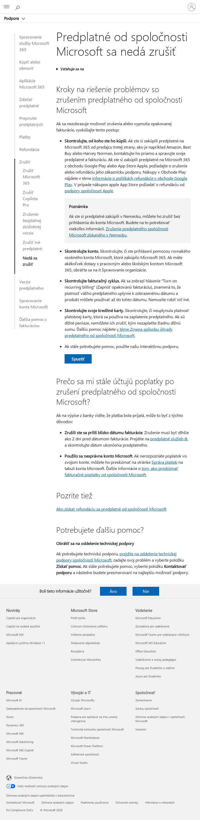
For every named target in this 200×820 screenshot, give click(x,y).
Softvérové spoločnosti (85, 754)
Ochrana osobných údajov (57, 802)
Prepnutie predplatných (31, 121)
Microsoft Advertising (19, 742)
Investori (140, 729)
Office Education (145, 651)
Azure (10, 717)
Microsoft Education (148, 618)
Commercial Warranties (86, 660)
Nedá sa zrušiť (30, 261)
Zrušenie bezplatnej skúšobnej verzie (32, 223)
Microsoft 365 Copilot (20, 750)
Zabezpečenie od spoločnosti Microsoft (30, 708)
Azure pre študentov (148, 676)
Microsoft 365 (15, 635)
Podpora (12, 18)
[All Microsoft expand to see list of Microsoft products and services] (6, 7)
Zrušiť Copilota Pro (30, 198)
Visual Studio (79, 763)
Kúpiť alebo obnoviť (29, 65)
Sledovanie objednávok (85, 643)
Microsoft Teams (16, 758)
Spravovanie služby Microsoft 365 (34, 43)
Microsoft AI (14, 700)
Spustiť (78, 358)
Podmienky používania (95, 802)
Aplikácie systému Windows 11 (25, 643)
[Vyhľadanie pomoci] (18, 7)
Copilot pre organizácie (21, 618)
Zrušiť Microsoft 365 (31, 177)
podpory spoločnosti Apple (89, 190)
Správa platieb (164, 462)
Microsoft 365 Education (150, 643)
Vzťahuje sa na (72, 68)
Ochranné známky (127, 802)
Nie (146, 591)
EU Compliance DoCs (19, 810)
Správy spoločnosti (147, 708)
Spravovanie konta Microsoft (33, 303)
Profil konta (78, 618)
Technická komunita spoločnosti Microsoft (97, 729)
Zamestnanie (143, 700)
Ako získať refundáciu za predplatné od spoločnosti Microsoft (111, 509)
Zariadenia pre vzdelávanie (152, 626)
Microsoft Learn (81, 708)
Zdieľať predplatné (29, 102)
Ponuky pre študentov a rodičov (155, 668)
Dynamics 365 (15, 725)
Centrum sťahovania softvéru (89, 626)
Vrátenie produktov (83, 635)
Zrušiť (24, 161)
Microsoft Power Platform (87, 746)
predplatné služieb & (169, 438)
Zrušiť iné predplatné (32, 245)
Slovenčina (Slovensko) (28, 777)
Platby (24, 136)
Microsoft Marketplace (85, 738)
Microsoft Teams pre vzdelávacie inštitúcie (162, 635)
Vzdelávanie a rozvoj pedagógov (155, 660)
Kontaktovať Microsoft (20, 802)
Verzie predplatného (31, 285)
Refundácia (29, 149)
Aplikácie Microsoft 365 (32, 84)
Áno (113, 591)
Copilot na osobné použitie (23, 626)
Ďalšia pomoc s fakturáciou (33, 322)
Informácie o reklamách (159, 802)
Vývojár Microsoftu (83, 700)
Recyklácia (77, 651)
